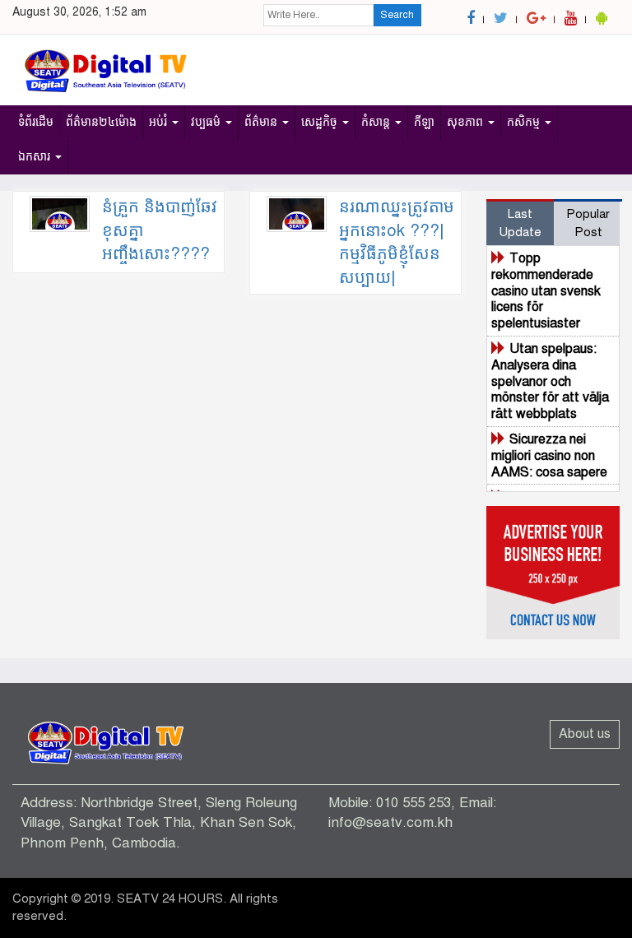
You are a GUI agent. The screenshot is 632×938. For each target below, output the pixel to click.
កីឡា (424, 122)
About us (585, 734)
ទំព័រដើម (35, 122)
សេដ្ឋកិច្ (321, 122)
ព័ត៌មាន (262, 122)
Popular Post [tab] (588, 223)
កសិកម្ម (525, 122)
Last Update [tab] (520, 223)
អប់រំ (159, 122)
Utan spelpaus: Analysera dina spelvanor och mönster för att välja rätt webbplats (550, 381)
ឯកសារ (35, 157)
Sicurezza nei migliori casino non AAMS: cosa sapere (549, 456)
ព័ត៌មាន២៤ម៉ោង (101, 122)
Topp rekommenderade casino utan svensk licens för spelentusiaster (546, 291)
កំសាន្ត (377, 122)
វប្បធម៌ (207, 122)
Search (397, 15)
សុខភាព (466, 122)
